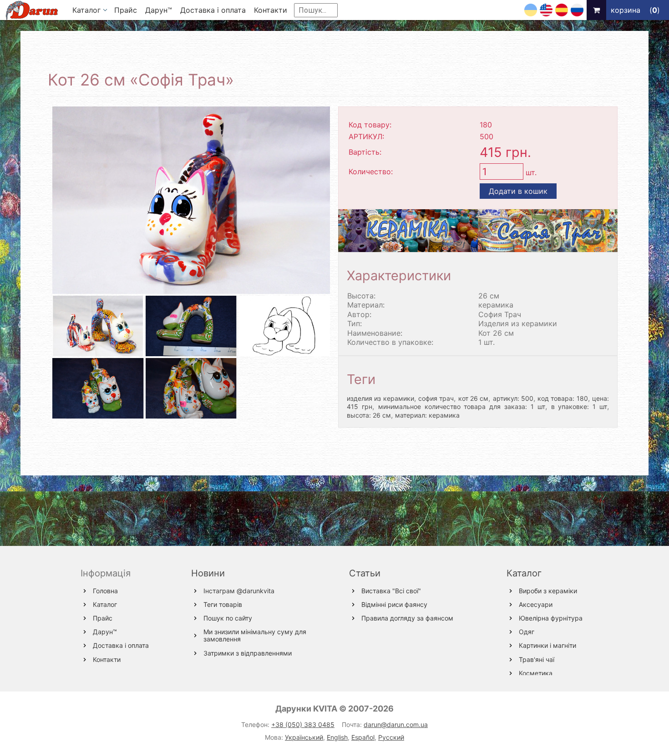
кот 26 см (473, 398)
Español (363, 737)
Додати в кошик (518, 191)
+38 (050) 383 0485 (302, 724)
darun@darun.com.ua (396, 724)
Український (304, 737)
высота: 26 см (369, 415)
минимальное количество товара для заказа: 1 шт (461, 406)
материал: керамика (427, 415)
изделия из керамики (380, 398)
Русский (391, 737)
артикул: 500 (513, 398)
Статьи (364, 573)
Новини (208, 573)
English (337, 737)
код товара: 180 (562, 398)
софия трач (436, 398)
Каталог (524, 573)
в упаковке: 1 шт (579, 406)
